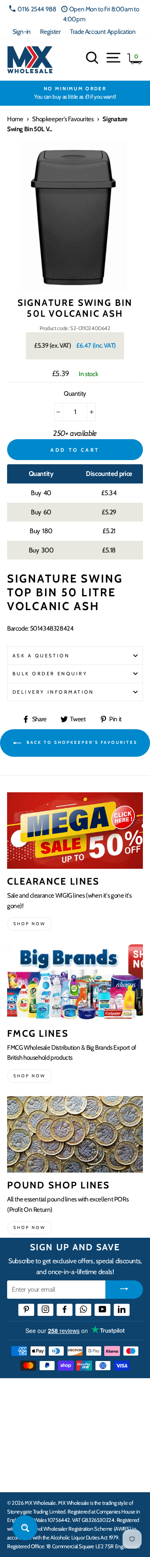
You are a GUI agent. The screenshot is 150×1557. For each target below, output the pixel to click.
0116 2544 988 (37, 9)
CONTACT (22, 1477)
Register (50, 32)
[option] (75, 93)
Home (15, 119)
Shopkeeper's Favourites (62, 119)
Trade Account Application (102, 32)
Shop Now (29, 1227)
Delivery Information (53, 692)
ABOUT (18, 1451)
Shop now (29, 923)
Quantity (75, 393)
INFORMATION (30, 1425)
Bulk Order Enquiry (50, 674)
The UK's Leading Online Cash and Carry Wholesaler (71, 1395)
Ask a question (41, 656)
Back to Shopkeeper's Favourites (81, 742)
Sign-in (21, 32)
